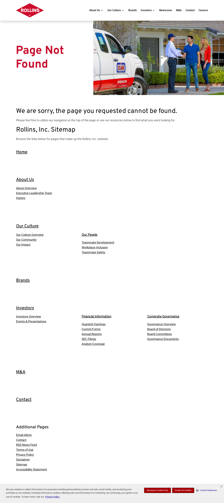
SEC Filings (89, 339)
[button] (206, 490)
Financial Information (96, 316)
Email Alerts (24, 435)
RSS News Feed (26, 445)
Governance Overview (161, 324)
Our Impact (23, 244)
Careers (203, 10)
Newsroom (165, 10)
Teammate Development (98, 242)
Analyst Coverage (93, 344)
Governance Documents (163, 339)
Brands (132, 10)
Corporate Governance (163, 316)
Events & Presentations (31, 321)
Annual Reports (92, 334)
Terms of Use (24, 449)
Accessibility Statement (31, 469)
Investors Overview (28, 316)
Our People (89, 235)
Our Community (26, 239)
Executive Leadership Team (34, 193)
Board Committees (159, 334)
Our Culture (114, 10)
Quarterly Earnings (94, 324)
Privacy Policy (25, 454)
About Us (94, 10)
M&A (179, 10)
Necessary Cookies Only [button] (157, 490)
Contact (190, 10)
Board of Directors (159, 329)
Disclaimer (23, 459)
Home (21, 152)
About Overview (26, 188)
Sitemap (21, 464)
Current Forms (91, 329)
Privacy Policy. (52, 496)
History (20, 198)
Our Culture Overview (30, 234)
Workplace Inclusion (95, 247)
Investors (146, 10)
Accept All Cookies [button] (183, 490)
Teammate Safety (93, 252)
